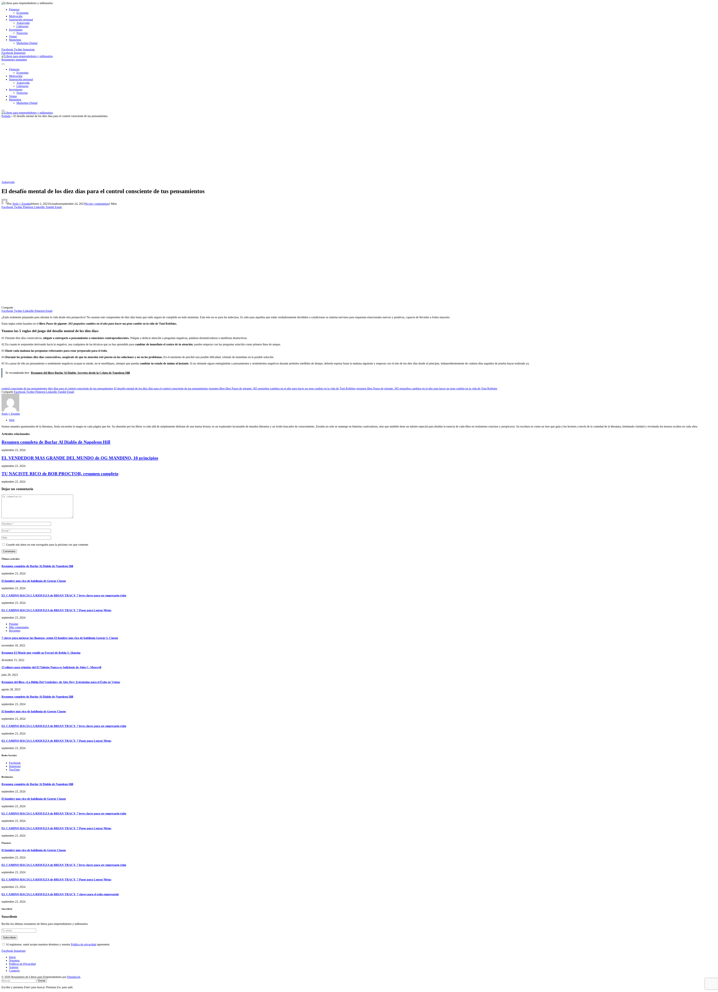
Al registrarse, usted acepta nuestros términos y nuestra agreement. (57, 944)
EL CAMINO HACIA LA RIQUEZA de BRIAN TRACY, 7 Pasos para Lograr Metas (56, 610)
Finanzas (14, 9)
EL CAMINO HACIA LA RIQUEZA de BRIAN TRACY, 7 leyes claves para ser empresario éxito (63, 595)
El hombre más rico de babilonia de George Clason (33, 580)
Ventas (13, 36)
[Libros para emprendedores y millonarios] (27, 56)
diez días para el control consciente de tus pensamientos (80, 388)
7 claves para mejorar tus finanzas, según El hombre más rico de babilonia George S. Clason (59, 638)
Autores (13, 967)
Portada (5, 116)
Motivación (15, 16)
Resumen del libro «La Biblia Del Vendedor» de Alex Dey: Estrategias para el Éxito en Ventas (60, 682)
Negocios (22, 33)
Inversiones (15, 29)
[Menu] (2, 64)
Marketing (15, 39)
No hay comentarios (97, 203)
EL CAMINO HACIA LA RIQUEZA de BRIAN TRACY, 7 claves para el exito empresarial (60, 894)
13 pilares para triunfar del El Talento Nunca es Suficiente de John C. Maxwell (51, 667)
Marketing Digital (26, 43)
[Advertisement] (359, 150)
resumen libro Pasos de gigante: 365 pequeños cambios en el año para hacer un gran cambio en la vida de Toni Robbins (426, 388)
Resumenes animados (14, 59)
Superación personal (21, 19)
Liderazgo (22, 26)
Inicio (12, 957)
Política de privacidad (83, 944)
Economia (22, 12)
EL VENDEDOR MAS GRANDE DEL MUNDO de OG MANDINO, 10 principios (79, 458)
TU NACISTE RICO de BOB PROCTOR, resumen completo (59, 473)
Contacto (14, 970)
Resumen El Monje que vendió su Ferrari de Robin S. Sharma (40, 652)
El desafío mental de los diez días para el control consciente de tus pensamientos (161, 388)
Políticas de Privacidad (22, 963)
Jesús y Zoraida (21, 203)
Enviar (41, 980)
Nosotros (14, 960)
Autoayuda (23, 22)
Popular (13, 623)
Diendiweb (73, 977)
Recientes (14, 630)
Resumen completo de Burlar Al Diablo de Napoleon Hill (55, 442)
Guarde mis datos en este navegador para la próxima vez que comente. (47, 544)
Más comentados (19, 627)
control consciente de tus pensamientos (24, 388)
